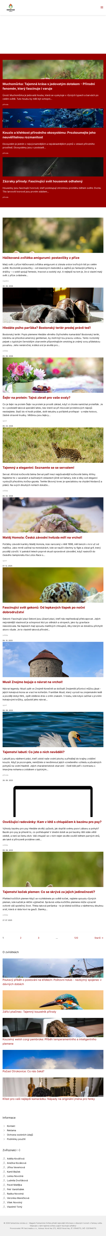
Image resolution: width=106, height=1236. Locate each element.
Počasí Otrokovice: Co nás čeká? (23, 1071)
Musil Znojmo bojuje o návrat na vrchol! (33, 682)
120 (76, 937)
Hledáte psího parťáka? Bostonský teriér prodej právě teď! (47, 328)
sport (5, 421)
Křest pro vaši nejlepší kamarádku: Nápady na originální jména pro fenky (49, 1098)
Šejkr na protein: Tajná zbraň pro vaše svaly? (36, 397)
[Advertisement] (53, 34)
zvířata (5, 351)
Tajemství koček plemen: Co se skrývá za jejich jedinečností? (49, 892)
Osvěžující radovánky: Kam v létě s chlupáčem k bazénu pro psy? (52, 822)
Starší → (98, 937)
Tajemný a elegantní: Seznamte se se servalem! (38, 467)
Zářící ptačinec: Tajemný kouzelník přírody (29, 1011)
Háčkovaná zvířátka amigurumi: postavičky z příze (41, 258)
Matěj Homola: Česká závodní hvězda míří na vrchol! (42, 537)
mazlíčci (6, 281)
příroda (5, 104)
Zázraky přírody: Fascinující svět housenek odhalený (43, 181)
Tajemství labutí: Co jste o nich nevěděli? (34, 752)
